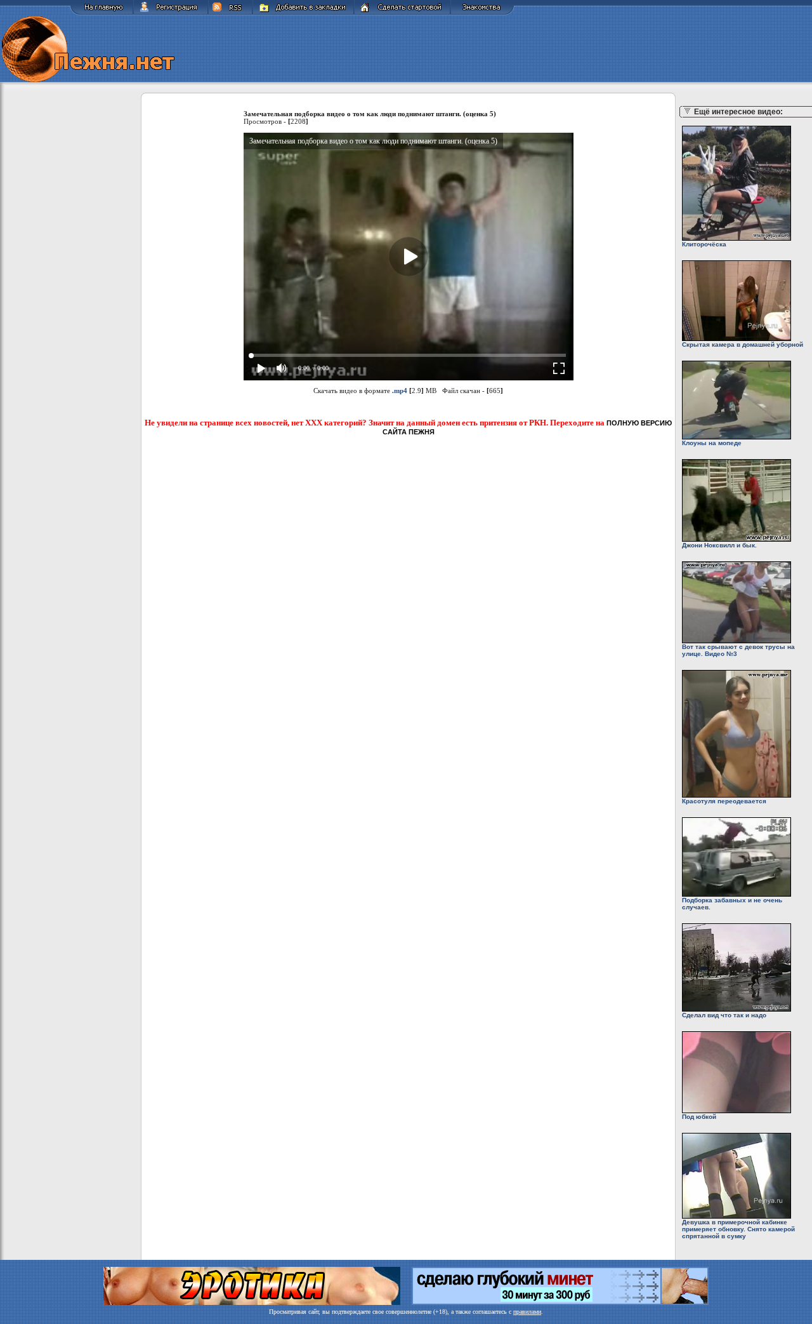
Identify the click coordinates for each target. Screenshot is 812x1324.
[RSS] (230, 13)
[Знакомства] (482, 13)
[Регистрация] (170, 13)
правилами (527, 1311)
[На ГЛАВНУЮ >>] (101, 13)
